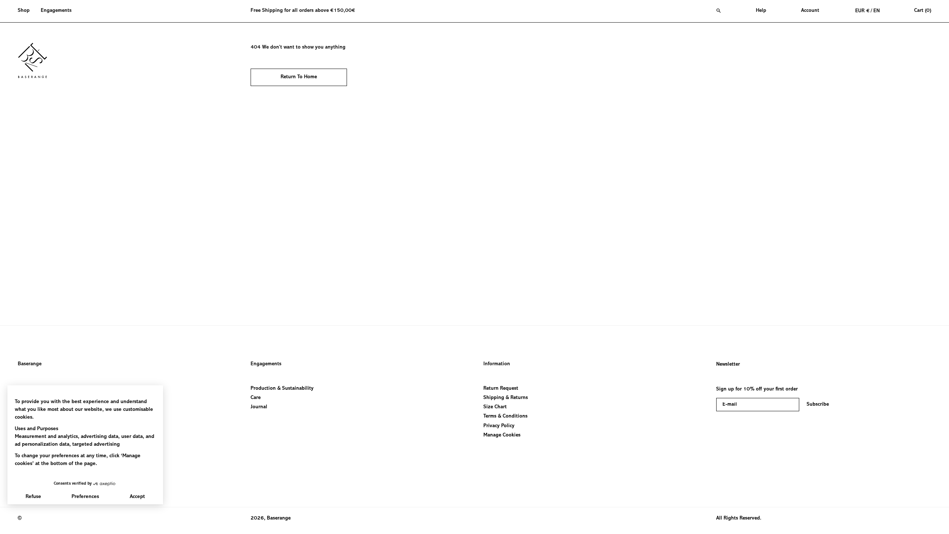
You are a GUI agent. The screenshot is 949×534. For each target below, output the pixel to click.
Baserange (30, 364)
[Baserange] (36, 60)
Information (496, 364)
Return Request (500, 388)
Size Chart (495, 407)
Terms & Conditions (505, 416)
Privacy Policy (499, 425)
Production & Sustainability (282, 388)
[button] (26, 11)
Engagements (266, 364)
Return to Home (299, 77)
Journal (259, 407)
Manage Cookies (501, 435)
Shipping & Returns (505, 398)
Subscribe (818, 404)
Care (256, 398)
